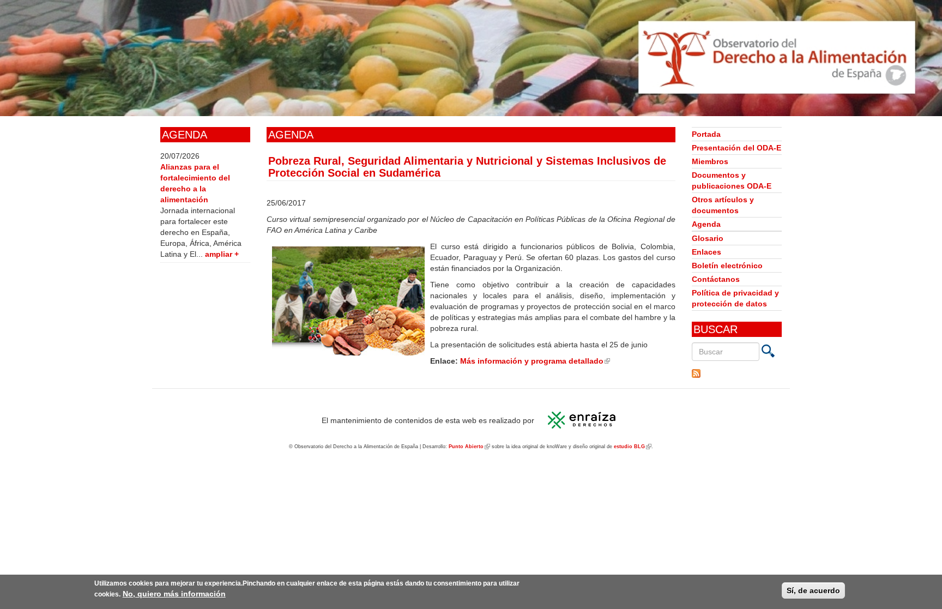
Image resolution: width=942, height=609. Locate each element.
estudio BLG (632, 446)
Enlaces (706, 252)
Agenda (706, 224)
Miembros (710, 161)
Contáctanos (716, 279)
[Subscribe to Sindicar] (737, 373)
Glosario (707, 238)
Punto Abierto (469, 446)
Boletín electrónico (727, 265)
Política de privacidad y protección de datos (735, 298)
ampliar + (222, 254)
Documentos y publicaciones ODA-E (731, 180)
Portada (706, 134)
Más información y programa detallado (535, 361)
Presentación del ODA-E (736, 147)
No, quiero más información (174, 593)
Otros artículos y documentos (723, 205)
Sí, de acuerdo (813, 590)
